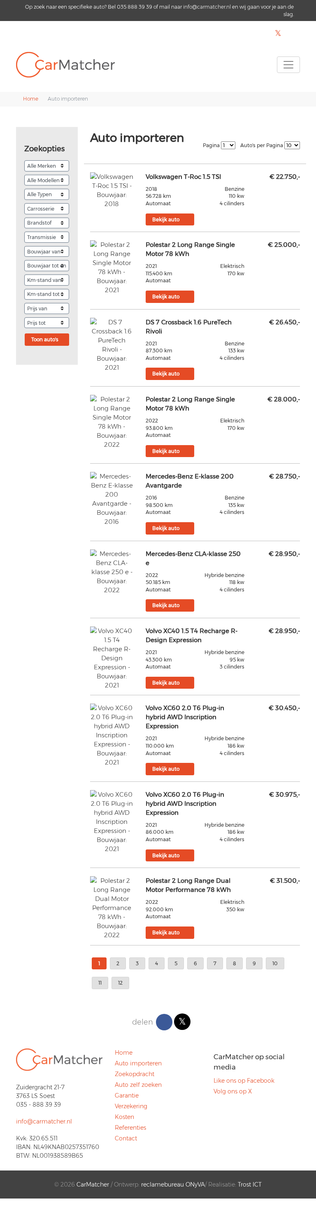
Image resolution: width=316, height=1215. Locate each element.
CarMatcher (93, 1184)
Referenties (130, 1127)
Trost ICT (250, 1184)
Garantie (127, 1095)
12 (120, 983)
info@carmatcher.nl (207, 7)
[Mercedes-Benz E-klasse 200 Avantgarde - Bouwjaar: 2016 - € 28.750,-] (111, 499)
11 (100, 983)
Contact (126, 1138)
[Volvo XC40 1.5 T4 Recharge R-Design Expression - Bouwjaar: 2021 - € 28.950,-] (111, 658)
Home (123, 1052)
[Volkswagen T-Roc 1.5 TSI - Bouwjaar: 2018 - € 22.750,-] (111, 190)
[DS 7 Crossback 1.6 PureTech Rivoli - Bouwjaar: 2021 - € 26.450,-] (111, 345)
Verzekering (131, 1106)
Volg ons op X (233, 1091)
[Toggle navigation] (288, 64)
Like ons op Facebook (244, 1080)
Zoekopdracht (134, 1074)
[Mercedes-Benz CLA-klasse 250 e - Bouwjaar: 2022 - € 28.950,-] (111, 572)
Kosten (124, 1117)
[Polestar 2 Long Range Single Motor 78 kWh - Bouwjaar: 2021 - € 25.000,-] (111, 267)
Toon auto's (44, 339)
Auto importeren (138, 1063)
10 (275, 963)
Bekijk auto (165, 219)
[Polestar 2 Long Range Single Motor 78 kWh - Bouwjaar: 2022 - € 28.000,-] (111, 422)
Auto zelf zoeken (138, 1084)
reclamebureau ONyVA (173, 1184)
